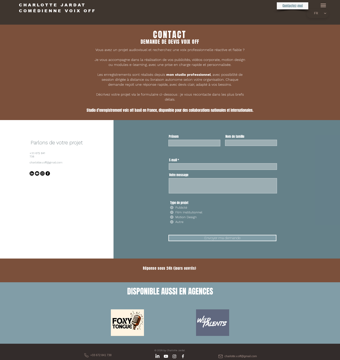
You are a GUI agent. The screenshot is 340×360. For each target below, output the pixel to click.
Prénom (174, 136)
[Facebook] (48, 173)
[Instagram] (42, 173)
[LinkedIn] (32, 173)
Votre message (178, 175)
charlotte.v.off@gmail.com (46, 162)
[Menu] (323, 5)
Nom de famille (234, 136)
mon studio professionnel (188, 74)
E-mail (173, 160)
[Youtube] (37, 173)
